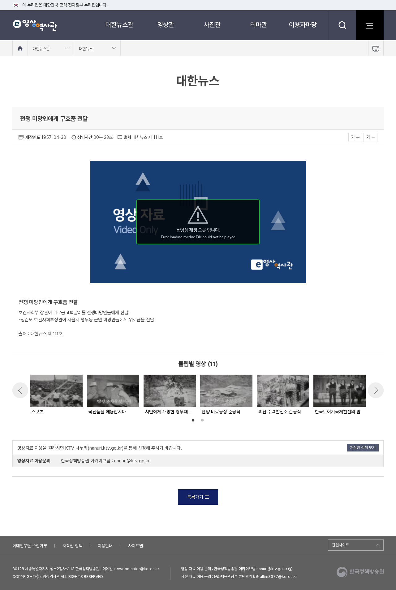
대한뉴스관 (119, 25)
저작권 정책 (72, 545)
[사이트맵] (369, 25)
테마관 (258, 25)
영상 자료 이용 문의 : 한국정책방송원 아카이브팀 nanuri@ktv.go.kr (234, 568)
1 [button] (193, 420)
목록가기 (195, 497)
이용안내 (105, 545)
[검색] (342, 25)
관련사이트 (340, 545)
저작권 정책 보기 (363, 447)
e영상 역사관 (34, 25)
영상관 (165, 25)
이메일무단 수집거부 (29, 545)
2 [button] (202, 420)
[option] (56, 395)
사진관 (212, 25)
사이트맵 (135, 545)
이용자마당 (303, 25)
